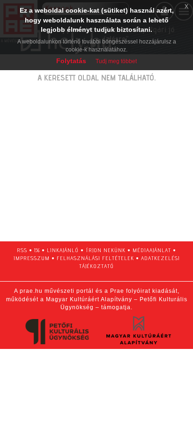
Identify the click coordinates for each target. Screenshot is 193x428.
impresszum (32, 257)
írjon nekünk (106, 250)
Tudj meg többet (116, 61)
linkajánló (63, 250)
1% (37, 250)
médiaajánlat (152, 250)
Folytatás (71, 61)
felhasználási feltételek (95, 257)
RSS (22, 250)
